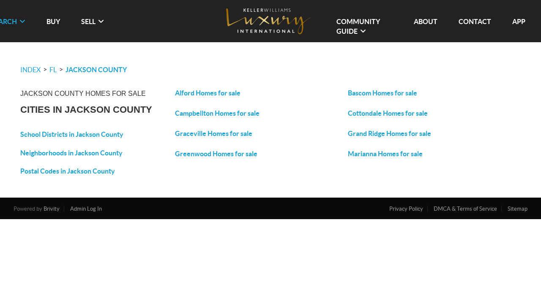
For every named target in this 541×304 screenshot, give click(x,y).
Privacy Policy (406, 209)
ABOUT (425, 21)
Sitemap (517, 209)
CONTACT (475, 21)
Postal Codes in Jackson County (67, 171)
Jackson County (96, 69)
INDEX (30, 69)
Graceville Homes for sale (213, 133)
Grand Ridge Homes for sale (389, 133)
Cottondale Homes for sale (388, 113)
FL (53, 69)
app (518, 21)
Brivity (52, 209)
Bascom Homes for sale (382, 93)
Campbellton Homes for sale (217, 113)
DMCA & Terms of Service (465, 209)
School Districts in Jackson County (71, 134)
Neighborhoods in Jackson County (71, 153)
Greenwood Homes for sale (216, 153)
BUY (53, 21)
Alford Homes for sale (207, 93)
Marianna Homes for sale (385, 153)
